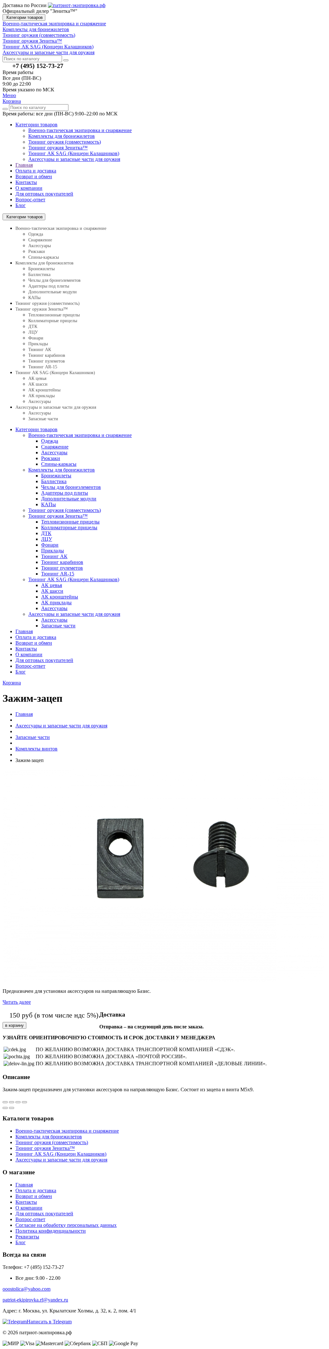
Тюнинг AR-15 (42, 366)
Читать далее (17, 1002)
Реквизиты (27, 1236)
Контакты (26, 182)
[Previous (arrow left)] (5, 1108)
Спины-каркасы (43, 257)
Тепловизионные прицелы (54, 315)
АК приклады (41, 395)
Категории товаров (24, 17)
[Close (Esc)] (5, 1102)
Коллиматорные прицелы (52, 320)
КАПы (34, 297)
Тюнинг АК (39, 349)
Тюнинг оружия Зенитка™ (58, 147)
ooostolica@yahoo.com (26, 1289)
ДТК (32, 326)
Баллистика (39, 274)
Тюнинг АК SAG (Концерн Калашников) (73, 153)
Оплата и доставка (35, 170)
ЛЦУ (33, 332)
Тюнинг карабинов (46, 355)
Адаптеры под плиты (48, 286)
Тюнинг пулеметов (46, 361)
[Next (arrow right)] (11, 1108)
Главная (24, 165)
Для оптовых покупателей (44, 194)
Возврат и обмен (33, 176)
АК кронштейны (44, 390)
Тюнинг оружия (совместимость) (64, 142)
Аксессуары (39, 245)
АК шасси (38, 384)
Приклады (38, 343)
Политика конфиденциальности (50, 1231)
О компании (28, 188)
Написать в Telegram (49, 1321)
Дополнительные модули (52, 291)
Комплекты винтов (36, 748)
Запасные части (43, 418)
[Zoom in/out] (24, 1102)
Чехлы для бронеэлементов (54, 280)
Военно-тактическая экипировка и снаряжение (80, 130)
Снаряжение (40, 240)
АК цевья (37, 378)
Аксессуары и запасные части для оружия (74, 159)
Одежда (35, 234)
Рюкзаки (36, 251)
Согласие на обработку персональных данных (66, 1225)
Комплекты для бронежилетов (61, 136)
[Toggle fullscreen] (18, 1102)
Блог (20, 205)
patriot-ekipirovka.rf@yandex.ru (35, 1300)
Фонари (35, 338)
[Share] (11, 1102)
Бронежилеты (41, 268)
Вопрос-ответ (30, 199)
